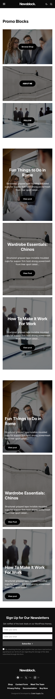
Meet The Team (37, 684)
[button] (4, 4)
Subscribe (26, 643)
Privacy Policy (13, 688)
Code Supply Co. (37, 693)
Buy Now (44, 688)
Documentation (30, 688)
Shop (10, 684)
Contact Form (21, 684)
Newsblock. (27, 4)
